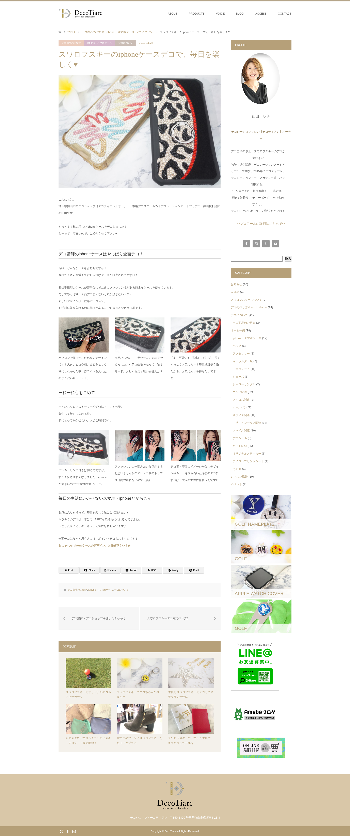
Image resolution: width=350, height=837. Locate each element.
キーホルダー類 (243, 361)
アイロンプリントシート (248, 461)
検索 (288, 258)
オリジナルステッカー (247, 453)
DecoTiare (170, 831)
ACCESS (261, 13)
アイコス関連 (241, 399)
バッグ (237, 345)
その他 (237, 469)
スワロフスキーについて (246, 299)
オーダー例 (238, 330)
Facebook (67, 831)
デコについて (125, 43)
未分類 (235, 292)
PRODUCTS (197, 13)
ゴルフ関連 (240, 392)
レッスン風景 (239, 476)
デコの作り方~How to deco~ (249, 307)
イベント (236, 484)
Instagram (73, 831)
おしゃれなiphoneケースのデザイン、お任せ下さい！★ (95, 545)
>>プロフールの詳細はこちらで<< (261, 223)
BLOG (240, 13)
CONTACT (284, 13)
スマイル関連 (241, 430)
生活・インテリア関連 (247, 422)
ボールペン (240, 407)
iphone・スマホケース (99, 43)
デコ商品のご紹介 (71, 43)
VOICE (220, 13)
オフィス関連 (241, 415)
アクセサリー (241, 353)
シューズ (238, 376)
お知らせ (236, 284)
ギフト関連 (240, 445)
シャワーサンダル (244, 384)
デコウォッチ (241, 369)
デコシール (240, 438)
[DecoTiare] (81, 13)
